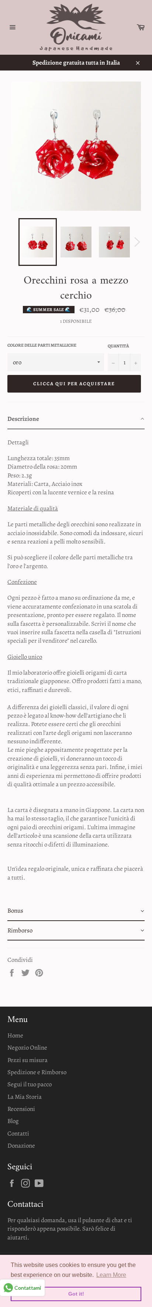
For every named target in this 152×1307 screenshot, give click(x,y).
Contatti (18, 1133)
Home (15, 1035)
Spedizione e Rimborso (36, 1072)
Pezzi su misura (27, 1060)
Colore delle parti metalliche (41, 345)
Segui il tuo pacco (29, 1084)
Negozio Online (27, 1047)
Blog (13, 1121)
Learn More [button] (111, 1275)
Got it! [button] (76, 1294)
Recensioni (21, 1109)
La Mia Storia (24, 1097)
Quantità (118, 346)
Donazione (21, 1145)
